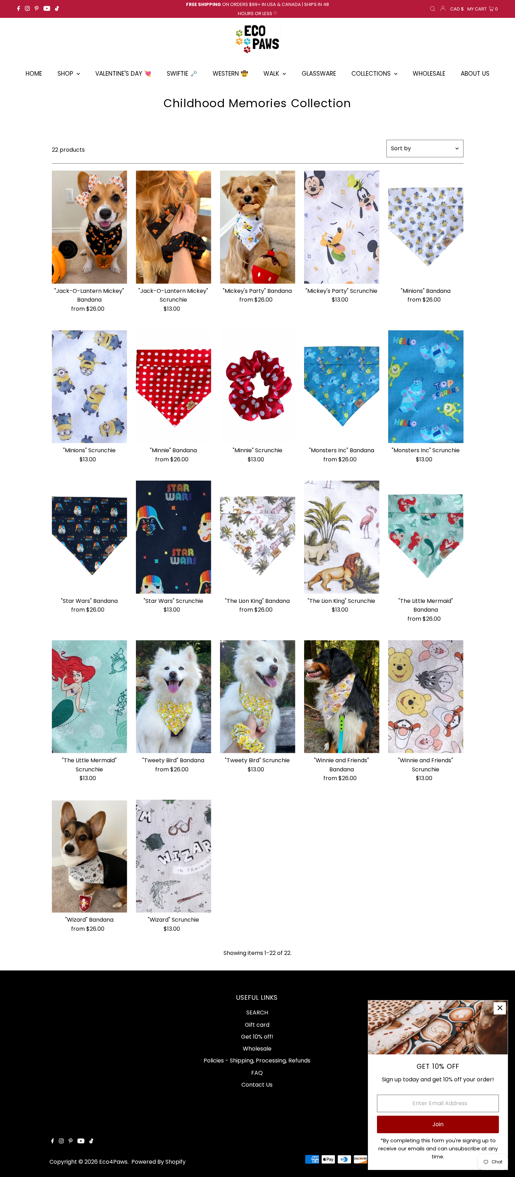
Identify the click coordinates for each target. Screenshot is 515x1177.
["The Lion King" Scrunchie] (341, 537)
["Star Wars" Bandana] (89, 537)
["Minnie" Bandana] (173, 386)
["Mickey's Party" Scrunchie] (341, 227)
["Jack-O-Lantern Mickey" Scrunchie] (173, 227)
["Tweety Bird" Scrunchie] (257, 696)
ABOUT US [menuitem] (475, 73)
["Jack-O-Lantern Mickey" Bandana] (89, 227)
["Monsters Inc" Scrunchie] (426, 386)
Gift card (257, 1025)
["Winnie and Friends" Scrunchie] (426, 696)
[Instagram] (27, 9)
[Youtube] (47, 9)
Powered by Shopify (158, 1162)
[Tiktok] (57, 9)
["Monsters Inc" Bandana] (341, 386)
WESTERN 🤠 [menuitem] (230, 73)
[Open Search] (432, 9)
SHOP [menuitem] (66, 73)
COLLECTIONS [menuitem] (371, 73)
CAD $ (457, 9)
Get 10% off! (257, 1037)
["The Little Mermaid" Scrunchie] (89, 696)
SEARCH (257, 1013)
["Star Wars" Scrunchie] (173, 537)
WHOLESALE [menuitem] (429, 73)
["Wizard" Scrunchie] (173, 856)
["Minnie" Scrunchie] (257, 386)
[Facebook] (18, 9)
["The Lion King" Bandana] (257, 537)
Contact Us (257, 1085)
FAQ (257, 1073)
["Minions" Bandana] (426, 227)
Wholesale (257, 1049)
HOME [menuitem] (34, 73)
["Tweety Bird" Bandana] (173, 696)
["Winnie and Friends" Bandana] (341, 696)
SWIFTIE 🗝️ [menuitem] (182, 73)
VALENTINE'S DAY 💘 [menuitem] (123, 73)
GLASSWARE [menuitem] (319, 73)
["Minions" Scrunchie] (89, 386)
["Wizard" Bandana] (89, 856)
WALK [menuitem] (272, 73)
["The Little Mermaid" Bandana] (426, 537)
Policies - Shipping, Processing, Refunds (257, 1060)
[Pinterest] (36, 9)
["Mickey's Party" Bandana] (257, 227)
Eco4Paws (113, 1162)
